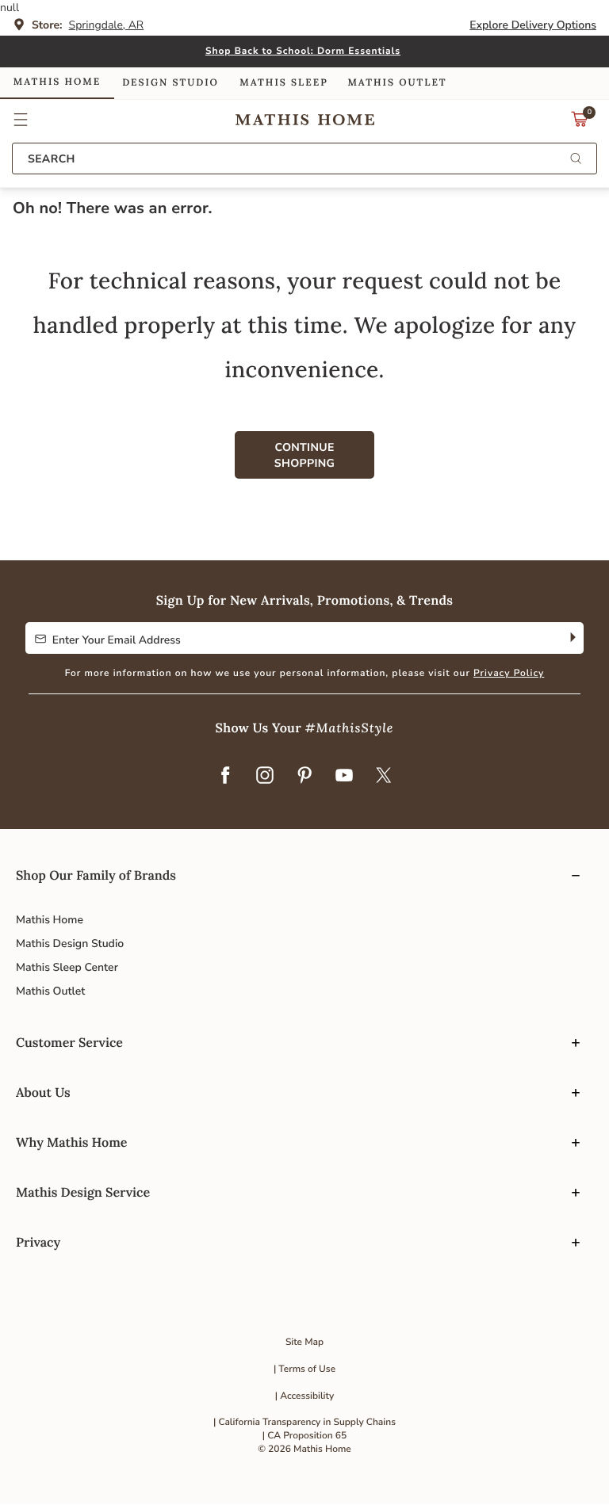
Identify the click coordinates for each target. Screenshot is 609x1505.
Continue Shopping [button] (304, 455)
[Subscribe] (571, 638)
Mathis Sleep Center (67, 967)
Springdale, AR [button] (106, 24)
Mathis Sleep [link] (283, 83)
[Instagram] (265, 775)
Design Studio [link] (170, 83)
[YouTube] (344, 775)
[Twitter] (384, 775)
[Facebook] (225, 775)
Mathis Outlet (50, 991)
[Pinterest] (304, 775)
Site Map (304, 1342)
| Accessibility (305, 1396)
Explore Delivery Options (532, 24)
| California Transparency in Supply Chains (304, 1422)
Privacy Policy (508, 673)
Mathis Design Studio (70, 943)
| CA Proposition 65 (304, 1436)
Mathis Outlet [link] (396, 83)
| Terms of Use (304, 1369)
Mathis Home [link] (57, 82)
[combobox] (304, 158)
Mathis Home (49, 919)
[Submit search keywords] (575, 159)
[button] (21, 120)
